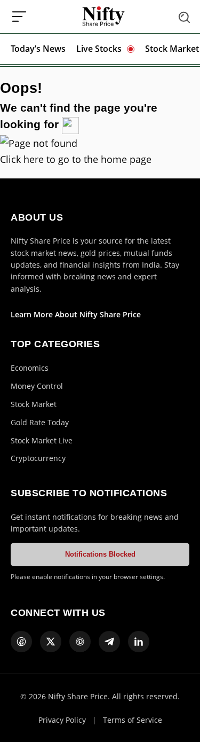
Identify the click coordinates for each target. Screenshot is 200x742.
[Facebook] (21, 641)
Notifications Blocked (100, 554)
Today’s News (38, 48)
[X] (50, 641)
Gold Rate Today (40, 422)
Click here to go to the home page (75, 159)
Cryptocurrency (38, 458)
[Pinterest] (80, 641)
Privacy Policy (62, 720)
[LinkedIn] (138, 641)
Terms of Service (132, 720)
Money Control (37, 386)
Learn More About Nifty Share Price (76, 314)
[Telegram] (109, 641)
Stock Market (172, 48)
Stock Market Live (42, 440)
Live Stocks (99, 48)
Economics (30, 368)
